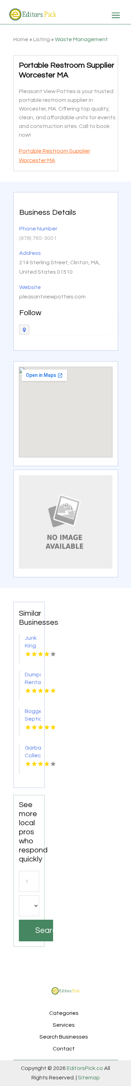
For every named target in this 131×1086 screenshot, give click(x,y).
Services (64, 1025)
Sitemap (88, 1077)
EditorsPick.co (85, 1068)
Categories (64, 1013)
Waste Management (81, 39)
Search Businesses (63, 1036)
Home (20, 39)
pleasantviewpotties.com (52, 296)
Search (44, 930)
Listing (41, 39)
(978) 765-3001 (38, 238)
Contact (64, 1048)
